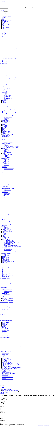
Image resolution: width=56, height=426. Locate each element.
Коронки (3, 23)
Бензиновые (6, 151)
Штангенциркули (5, 331)
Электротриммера (7, 156)
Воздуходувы (4, 162)
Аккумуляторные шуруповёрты (9, 248)
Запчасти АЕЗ (4, 22)
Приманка (4, 33)
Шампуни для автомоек (6, 260)
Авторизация (6, 2)
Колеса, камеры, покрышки (8, 310)
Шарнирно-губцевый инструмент (7, 135)
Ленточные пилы (6, 220)
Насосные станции (5, 271)
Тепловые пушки (5, 335)
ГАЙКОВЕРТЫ (4, 360)
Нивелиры (4, 326)
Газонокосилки (4, 167)
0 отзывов (3, 398)
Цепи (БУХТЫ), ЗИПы (7, 88)
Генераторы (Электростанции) (7, 289)
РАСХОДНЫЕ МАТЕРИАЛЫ (5, 63)
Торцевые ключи (5, 133)
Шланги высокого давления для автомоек (8, 261)
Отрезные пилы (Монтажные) (8, 221)
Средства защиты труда (6, 102)
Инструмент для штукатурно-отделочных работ (9, 112)
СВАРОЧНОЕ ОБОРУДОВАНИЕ (5, 278)
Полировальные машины (8, 244)
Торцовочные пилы (7, 223)
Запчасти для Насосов (7, 53)
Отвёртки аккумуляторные (8, 249)
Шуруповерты (4, 247)
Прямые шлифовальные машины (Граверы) (10, 245)
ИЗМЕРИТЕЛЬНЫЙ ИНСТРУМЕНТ (6, 320)
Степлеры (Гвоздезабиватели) (6, 229)
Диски (3, 19)
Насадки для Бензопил (7, 152)
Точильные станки (7, 299)
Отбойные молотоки (5, 214)
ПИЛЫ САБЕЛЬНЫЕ (5, 374)
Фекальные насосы (5, 274)
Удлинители (4, 348)
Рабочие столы (4, 308)
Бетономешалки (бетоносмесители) (7, 304)
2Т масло (5, 93)
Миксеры (3, 210)
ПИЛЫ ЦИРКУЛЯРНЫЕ (6, 376)
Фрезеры (3, 236)
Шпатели (5, 119)
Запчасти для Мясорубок (8, 59)
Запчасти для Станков (7, 55)
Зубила (3, 110)
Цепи (5, 87)
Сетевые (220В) (6, 161)
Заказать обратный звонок (4, 11)
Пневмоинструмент (5, 225)
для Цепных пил (5, 86)
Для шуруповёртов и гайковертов (9, 79)
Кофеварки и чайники (5, 353)
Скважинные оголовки (5, 273)
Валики (5, 122)
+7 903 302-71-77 (2, 10)
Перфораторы (4, 216)
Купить (2, 411)
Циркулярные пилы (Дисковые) (9, 224)
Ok (48, 425)
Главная (3, 387)
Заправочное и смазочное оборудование (8, 109)
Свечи (3, 101)
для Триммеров (4, 82)
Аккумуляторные (7, 150)
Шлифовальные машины (6, 239)
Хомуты (5, 91)
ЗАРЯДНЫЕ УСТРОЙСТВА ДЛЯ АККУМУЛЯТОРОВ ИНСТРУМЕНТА (13, 364)
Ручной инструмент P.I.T (6, 27)
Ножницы (4, 128)
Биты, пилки (4, 17)
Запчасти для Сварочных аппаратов (9, 54)
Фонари (3, 235)
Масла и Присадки (5, 92)
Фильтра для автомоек (5, 259)
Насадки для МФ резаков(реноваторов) (10, 81)
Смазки (5, 97)
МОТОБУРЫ (4, 371)
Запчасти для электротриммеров (9, 57)
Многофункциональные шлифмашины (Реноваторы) (12, 242)
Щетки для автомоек (5, 262)
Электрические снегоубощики (8, 142)
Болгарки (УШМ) (5, 192)
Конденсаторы (4, 60)
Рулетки (3, 26)
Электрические (6, 149)
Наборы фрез (4, 127)
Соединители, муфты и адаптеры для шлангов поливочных (11, 346)
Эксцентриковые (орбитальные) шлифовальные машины (13, 246)
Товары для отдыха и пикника (7, 355)
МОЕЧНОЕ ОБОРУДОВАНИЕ (7, 370)
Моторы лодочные (5, 354)
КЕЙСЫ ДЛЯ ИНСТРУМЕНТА (7, 366)
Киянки (5, 113)
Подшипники (4, 61)
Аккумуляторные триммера (8, 154)
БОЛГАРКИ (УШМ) (5, 358)
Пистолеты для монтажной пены (9, 116)
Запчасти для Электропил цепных (9, 56)
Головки (5, 83)
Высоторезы (4, 166)
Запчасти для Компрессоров (8, 52)
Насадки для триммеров (8, 157)
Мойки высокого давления (6, 253)
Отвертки (4, 130)
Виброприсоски (4, 195)
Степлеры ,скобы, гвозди (6, 131)
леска (5, 85)
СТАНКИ (2, 296)
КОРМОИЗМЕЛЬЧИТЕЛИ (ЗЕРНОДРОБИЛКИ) (9, 368)
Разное (3, 25)
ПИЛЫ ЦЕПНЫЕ (5, 375)
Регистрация (6, 3)
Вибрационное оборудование (6, 305)
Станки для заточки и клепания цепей (8, 300)
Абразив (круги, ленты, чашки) (7, 16)
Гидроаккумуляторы (5, 267)
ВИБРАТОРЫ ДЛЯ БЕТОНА (6, 359)
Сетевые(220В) (6, 194)
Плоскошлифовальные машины (9, 243)
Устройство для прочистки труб (7, 231)
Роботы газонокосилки (7, 170)
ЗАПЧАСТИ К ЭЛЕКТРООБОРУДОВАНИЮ (9, 388)
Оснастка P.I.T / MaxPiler (6, 24)
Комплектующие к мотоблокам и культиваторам (11, 146)
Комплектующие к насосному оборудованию (9, 270)
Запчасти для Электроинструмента (7, 389)
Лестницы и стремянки (6, 307)
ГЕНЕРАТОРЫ (4, 361)
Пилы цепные (4, 148)
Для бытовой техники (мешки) (7, 20)
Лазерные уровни (5, 324)
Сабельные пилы (7, 222)
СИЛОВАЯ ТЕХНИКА (4, 287)
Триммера (4, 153)
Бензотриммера (6, 155)
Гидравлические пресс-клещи (6, 108)
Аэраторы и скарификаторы (6, 158)
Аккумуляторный (7, 230)
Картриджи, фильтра (5, 269)
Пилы (3, 219)
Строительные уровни (6, 330)
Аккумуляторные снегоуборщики (9, 140)
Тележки (5, 312)
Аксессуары (4, 191)
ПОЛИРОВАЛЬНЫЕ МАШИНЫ (7, 377)
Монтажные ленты (5, 125)
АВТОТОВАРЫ (3, 314)
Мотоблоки (6, 144)
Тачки (5, 311)
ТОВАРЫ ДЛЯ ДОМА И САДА (5, 337)
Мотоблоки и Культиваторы (6, 143)
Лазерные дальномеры (5, 323)
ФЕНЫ (3, 382)
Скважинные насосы (5, 272)
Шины (5, 89)
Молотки (4, 124)
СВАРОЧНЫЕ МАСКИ (6, 380)
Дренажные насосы (5, 268)
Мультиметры (4, 325)
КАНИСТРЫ (4, 365)
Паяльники (4, 215)
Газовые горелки (5, 106)
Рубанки (3, 226)
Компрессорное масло (7, 96)
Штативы (3, 332)
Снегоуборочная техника (6, 139)
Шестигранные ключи (5, 136)
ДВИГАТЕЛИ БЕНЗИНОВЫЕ (7, 362)
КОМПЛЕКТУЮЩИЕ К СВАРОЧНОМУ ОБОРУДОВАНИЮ (11, 367)
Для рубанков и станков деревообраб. (10, 77)
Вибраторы (6, 306)
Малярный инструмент (6, 121)
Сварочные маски (5, 284)
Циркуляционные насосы (6, 276)
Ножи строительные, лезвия (8, 114)
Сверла (3, 28)
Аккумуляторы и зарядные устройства (8, 188)
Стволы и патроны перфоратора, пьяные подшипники (10, 390)
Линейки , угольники (5, 120)
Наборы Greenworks (7, 80)
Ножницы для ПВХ (7, 213)
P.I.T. (3, 15)
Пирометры (4, 327)
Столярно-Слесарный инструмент (7, 132)
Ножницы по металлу (5, 211)
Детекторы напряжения (6, 322)
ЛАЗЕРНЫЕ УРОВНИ (5, 369)
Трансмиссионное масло (8, 98)
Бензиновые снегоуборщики (8, 141)
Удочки (3, 34)
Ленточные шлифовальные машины (9, 241)
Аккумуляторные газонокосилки (9, 168)
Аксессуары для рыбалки (6, 31)
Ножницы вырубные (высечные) (9, 212)
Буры (3, 18)
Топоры (3, 347)
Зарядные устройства (7, 190)
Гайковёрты (4, 197)
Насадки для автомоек (5, 257)
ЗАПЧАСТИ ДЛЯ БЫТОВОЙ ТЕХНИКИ (9, 58)
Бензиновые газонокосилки (8, 169)
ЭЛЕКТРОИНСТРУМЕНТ (4, 186)
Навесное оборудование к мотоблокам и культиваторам (12, 147)
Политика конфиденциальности (43, 425)
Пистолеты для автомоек (6, 258)
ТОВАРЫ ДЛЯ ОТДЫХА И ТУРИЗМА (6, 351)
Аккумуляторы (6, 189)
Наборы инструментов (6, 105)
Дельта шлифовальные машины (9, 240)
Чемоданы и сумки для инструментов (8, 134)
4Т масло (5, 94)
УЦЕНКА (2, 356)
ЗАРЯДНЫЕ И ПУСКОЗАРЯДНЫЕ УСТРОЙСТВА (10, 363)
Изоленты (5, 126)
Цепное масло (6, 99)
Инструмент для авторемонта (6, 111)
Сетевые (5, 234)
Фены (3, 232)
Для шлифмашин (7, 78)
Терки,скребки (6, 118)
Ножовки (4, 129)
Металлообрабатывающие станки (7, 298)
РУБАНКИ (4, 378)
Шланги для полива (5, 349)
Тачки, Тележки (5, 309)
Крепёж (3, 90)
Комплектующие (6, 292)
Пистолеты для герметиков (8, 115)
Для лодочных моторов (7, 95)
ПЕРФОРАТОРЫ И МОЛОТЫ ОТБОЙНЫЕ (9, 373)
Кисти (5, 123)
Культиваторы (6, 145)
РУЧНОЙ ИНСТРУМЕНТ (4, 104)
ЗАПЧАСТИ (3, 36)
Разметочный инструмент (6, 328)
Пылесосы (4, 256)
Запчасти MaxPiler (5, 21)
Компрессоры (4, 293)
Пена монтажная (5, 100)
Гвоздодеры (4, 107)
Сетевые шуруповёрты (7, 250)
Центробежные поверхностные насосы (8, 275)
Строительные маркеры (8, 117)
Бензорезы (4, 303)
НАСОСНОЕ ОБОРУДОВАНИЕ (7, 372)
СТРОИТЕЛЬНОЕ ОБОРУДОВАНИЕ (6, 302)
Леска (3, 32)
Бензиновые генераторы (8, 290)
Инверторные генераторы (8, 291)
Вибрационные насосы (5, 266)
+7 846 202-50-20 (9, 9)
